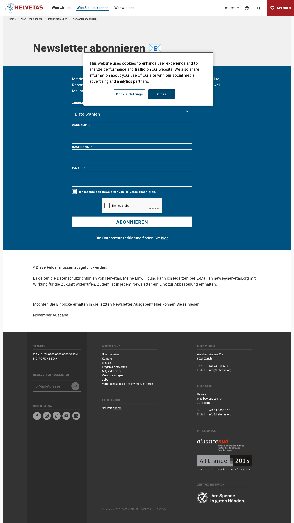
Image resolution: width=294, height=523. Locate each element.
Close (162, 94)
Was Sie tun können (92, 7)
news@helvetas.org (231, 278)
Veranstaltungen (112, 375)
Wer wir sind (124, 7)
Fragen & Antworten (114, 367)
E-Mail (77, 168)
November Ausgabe (50, 315)
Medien (106, 363)
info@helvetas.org (220, 370)
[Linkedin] (76, 416)
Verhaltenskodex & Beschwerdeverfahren (127, 384)
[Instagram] (47, 416)
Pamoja (162, 509)
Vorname (79, 125)
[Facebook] (37, 416)
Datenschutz (130, 509)
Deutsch (230, 8)
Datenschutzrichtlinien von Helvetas (89, 278)
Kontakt (107, 358)
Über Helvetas (110, 354)
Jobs (105, 379)
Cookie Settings (129, 94)
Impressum (147, 509)
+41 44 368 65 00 (219, 366)
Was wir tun (61, 7)
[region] (148, 79)
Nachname (80, 147)
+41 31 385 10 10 (219, 410)
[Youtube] (66, 416)
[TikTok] (57, 416)
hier (164, 238)
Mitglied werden (112, 371)
